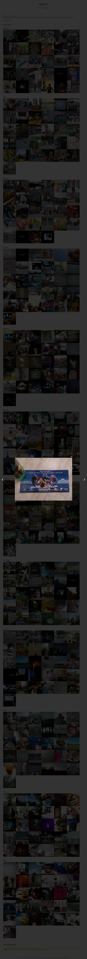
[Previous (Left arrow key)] (2, 479)
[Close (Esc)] (71, 456)
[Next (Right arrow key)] (84, 479)
